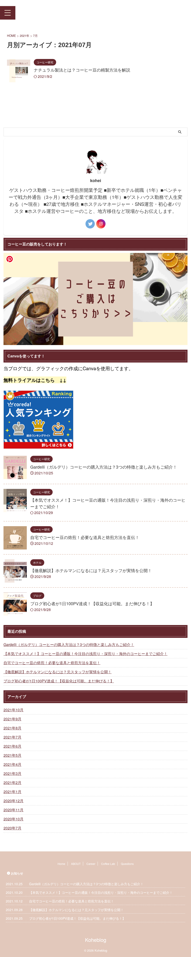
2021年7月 (12, 737)
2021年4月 (12, 764)
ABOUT (76, 864)
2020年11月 (13, 809)
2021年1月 (12, 791)
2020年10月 (13, 819)
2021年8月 (12, 728)
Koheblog (30, 12)
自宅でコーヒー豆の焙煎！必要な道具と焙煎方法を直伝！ (84, 537)
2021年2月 (12, 782)
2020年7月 (12, 828)
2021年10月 (13, 709)
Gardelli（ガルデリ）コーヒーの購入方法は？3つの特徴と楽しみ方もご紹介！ (103, 467)
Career (90, 864)
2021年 (24, 35)
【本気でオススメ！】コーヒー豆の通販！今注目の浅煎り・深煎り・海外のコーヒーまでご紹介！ (85, 653)
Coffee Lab (108, 864)
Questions (127, 864)
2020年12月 (13, 800)
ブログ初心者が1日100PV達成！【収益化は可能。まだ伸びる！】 (92, 603)
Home (61, 864)
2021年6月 (12, 746)
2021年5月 (12, 755)
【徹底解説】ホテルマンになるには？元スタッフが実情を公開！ (91, 570)
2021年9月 (12, 719)
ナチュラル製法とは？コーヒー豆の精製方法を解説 (82, 70)
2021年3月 (12, 773)
